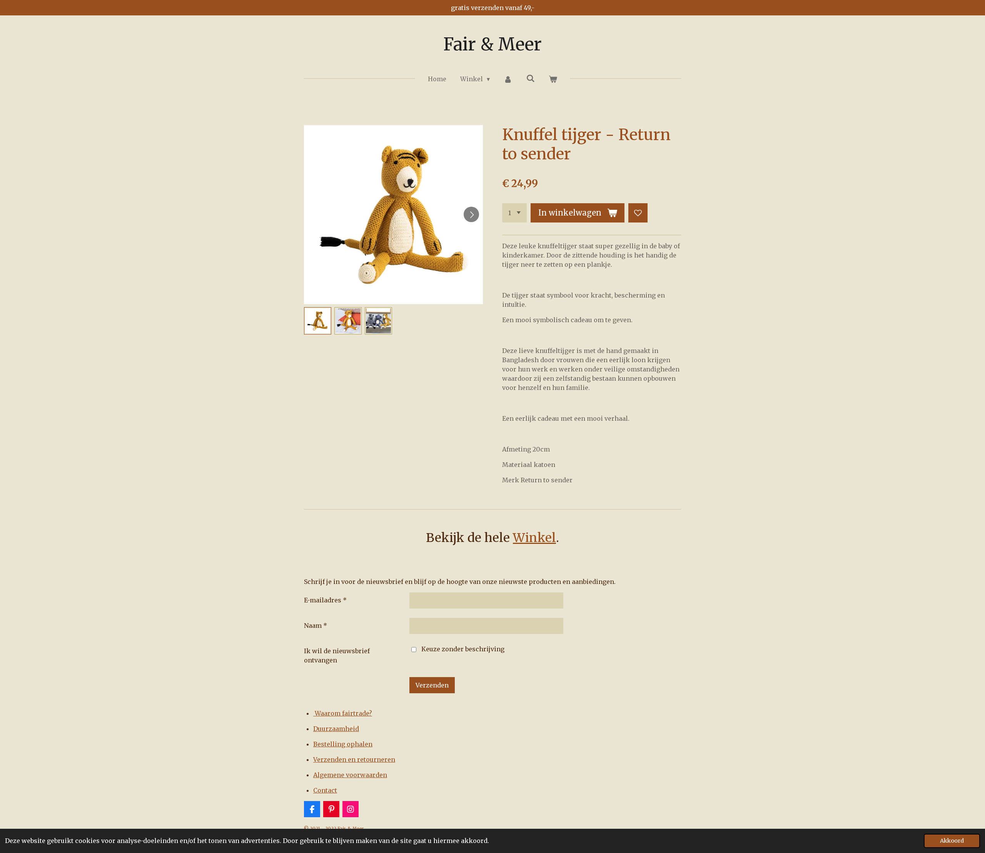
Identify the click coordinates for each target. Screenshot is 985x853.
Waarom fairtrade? (342, 713)
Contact (325, 790)
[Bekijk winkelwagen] (553, 78)
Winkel (534, 537)
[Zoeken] (530, 78)
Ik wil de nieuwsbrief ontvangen (337, 655)
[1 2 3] (514, 212)
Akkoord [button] (952, 840)
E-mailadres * (325, 600)
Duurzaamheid (336, 729)
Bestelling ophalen (342, 744)
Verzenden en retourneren (354, 759)
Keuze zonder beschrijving (462, 649)
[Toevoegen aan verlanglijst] (638, 212)
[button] (317, 321)
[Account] (508, 78)
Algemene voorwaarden (350, 775)
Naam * (315, 625)
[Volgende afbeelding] (471, 214)
